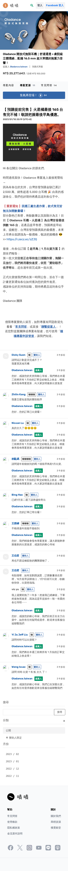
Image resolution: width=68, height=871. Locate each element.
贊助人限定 (14, 737)
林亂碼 (15, 458)
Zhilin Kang (19, 394)
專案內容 (8, 85)
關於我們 (56, 816)
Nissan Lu (18, 423)
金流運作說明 (14, 833)
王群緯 (15, 523)
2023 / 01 (12, 761)
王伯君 (15, 555)
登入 (39, 5)
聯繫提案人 (48, 326)
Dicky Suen (19, 354)
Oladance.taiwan (19, 66)
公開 (8, 730)
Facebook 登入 (55, 5)
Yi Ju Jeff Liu (20, 634)
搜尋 (6, 702)
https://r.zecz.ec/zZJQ (22, 239)
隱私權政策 (13, 827)
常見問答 (49, 85)
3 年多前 (61, 355)
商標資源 (56, 821)
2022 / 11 (12, 775)
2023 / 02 (12, 754)
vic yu (15, 589)
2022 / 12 (12, 768)
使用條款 (12, 821)
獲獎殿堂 (56, 827)
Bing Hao (17, 494)
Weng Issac (19, 666)
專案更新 (27, 85)
